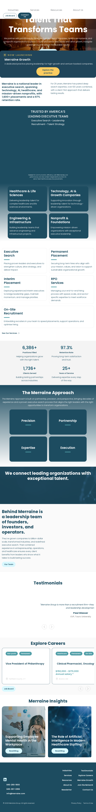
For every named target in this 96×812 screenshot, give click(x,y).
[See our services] (19, 333)
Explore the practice (48, 71)
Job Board (9, 689)
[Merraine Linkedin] (5, 779)
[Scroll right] (51, 626)
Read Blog (13, 751)
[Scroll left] (44, 626)
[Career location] (7, 679)
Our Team (8, 564)
